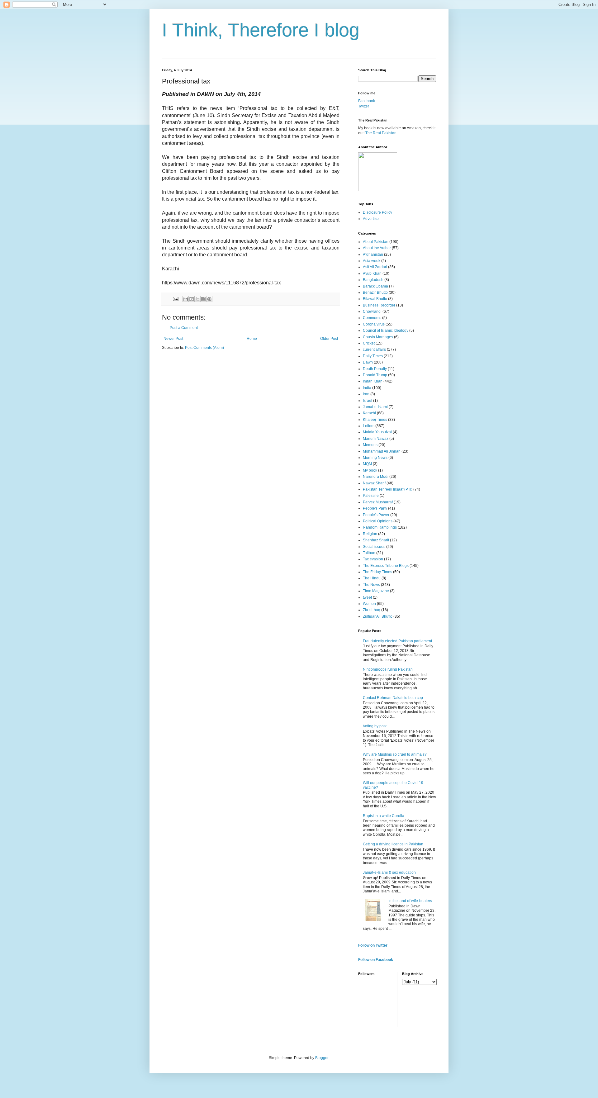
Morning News (375, 457)
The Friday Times (377, 572)
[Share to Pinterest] (209, 299)
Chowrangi (372, 311)
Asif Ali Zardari (375, 267)
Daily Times (373, 356)
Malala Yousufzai (377, 432)
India (367, 388)
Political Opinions (377, 521)
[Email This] (186, 299)
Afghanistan (373, 254)
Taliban (369, 553)
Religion (370, 534)
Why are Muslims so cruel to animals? (395, 754)
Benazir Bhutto (375, 292)
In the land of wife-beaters (410, 901)
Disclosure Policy (377, 212)
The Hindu (372, 578)
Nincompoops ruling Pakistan (388, 669)
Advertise (371, 218)
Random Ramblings (380, 527)
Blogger (321, 1058)
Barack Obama (375, 286)
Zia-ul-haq (371, 610)
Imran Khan (372, 381)
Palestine (371, 495)
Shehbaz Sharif (376, 540)
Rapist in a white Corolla (383, 816)
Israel (367, 400)
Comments (372, 318)
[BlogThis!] (191, 299)
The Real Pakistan (380, 133)
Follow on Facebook (375, 960)
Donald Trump (375, 375)
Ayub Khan (372, 273)
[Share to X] (197, 299)
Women (369, 603)
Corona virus (374, 324)
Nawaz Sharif (374, 483)
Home (252, 338)
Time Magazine (376, 591)
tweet (367, 597)
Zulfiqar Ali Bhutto (377, 616)
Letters (368, 426)
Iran (366, 394)
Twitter (363, 106)
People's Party (375, 508)
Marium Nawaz (375, 438)
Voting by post (375, 726)
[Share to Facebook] (203, 299)
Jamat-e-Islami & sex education (389, 872)
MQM (367, 464)
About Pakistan (375, 242)
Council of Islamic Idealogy (385, 330)
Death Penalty (375, 369)
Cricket (369, 343)
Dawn (368, 362)
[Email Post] (175, 299)
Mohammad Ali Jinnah (382, 451)
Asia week (371, 261)
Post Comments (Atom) (204, 347)
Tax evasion (373, 559)
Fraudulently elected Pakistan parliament (397, 641)
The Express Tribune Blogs (386, 565)
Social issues (374, 546)
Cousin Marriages (378, 337)
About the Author (377, 248)
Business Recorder (379, 305)
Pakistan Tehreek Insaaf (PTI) (387, 489)
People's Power (376, 515)
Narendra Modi (375, 476)
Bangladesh (373, 280)
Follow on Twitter (372, 945)
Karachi (369, 413)
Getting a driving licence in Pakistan (393, 844)
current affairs (374, 349)
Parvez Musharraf (378, 502)
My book (370, 470)
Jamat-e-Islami (375, 407)
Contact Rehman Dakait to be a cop (393, 698)
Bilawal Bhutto (375, 299)
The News (371, 584)
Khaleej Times (375, 419)
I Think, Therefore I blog (260, 30)
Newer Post (173, 338)
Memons (370, 445)
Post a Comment (184, 328)
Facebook (366, 101)
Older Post (329, 338)
